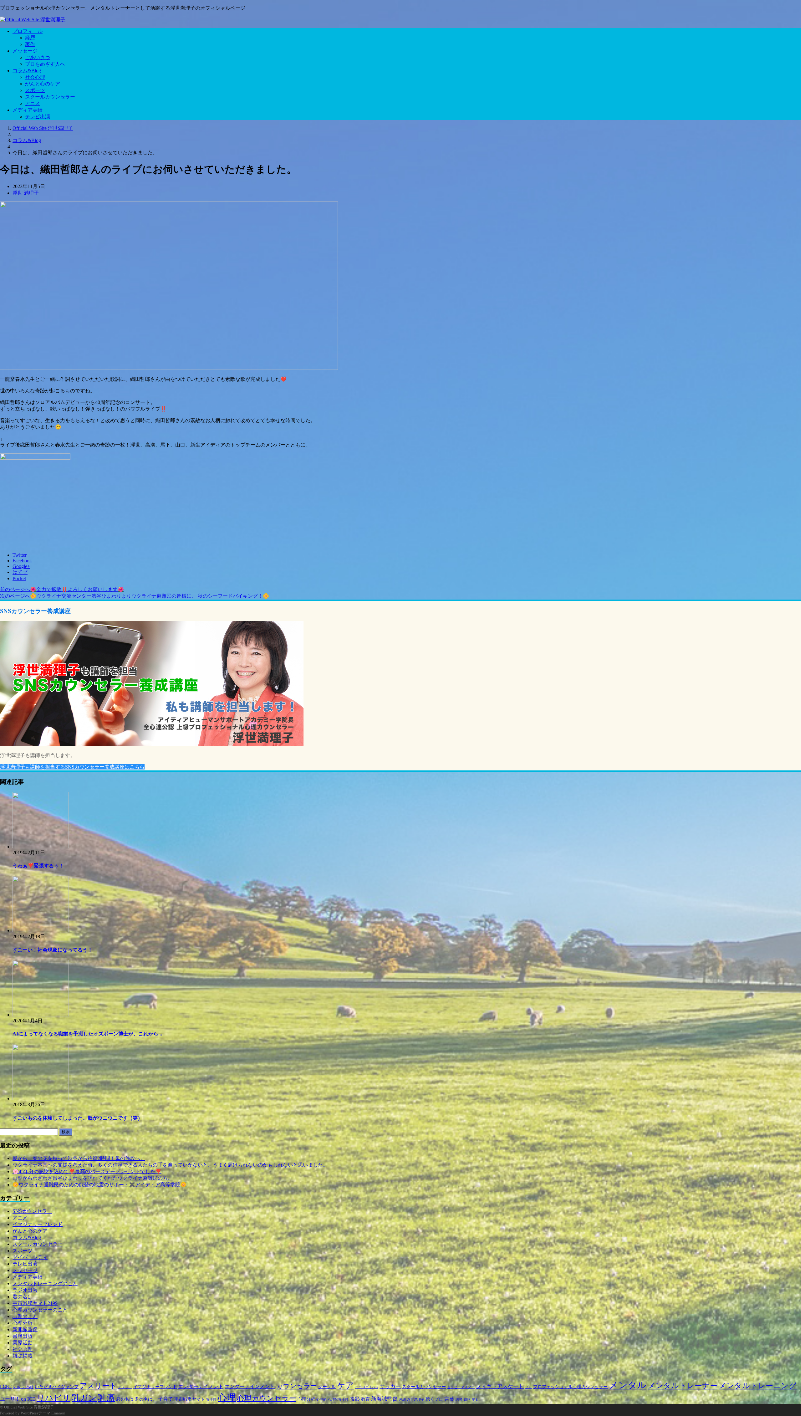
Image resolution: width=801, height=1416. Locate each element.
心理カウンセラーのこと (40, 1309)
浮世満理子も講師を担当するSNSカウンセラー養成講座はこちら (72, 766)
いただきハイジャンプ (57, 1386)
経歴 (30, 37)
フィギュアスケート (500, 1386)
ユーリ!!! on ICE (17, 1399)
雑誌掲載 (23, 1355)
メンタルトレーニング (758, 1386)
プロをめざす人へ (45, 64)
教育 (365, 1399)
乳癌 (106, 1398)
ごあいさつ (37, 57)
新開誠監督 (25, 1329)
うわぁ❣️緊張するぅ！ (38, 865)
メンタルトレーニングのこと (45, 1283)
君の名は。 (146, 1399)
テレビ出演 (37, 116)
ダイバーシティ (30, 1257)
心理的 (321, 1399)
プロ (528, 1387)
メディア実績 (28, 110)
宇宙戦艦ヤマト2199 (35, 1303)
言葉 (449, 1399)
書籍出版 (23, 1336)
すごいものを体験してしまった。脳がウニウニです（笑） (78, 1118)
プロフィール (28, 31)
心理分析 (23, 1323)
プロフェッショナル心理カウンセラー (570, 1386)
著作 (30, 44)
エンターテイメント (200, 1386)
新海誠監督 (384, 1399)
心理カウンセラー (266, 1398)
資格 (467, 1399)
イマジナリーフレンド (38, 1224)
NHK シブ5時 (23, 1387)
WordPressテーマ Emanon (43, 1413)
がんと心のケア (42, 83)
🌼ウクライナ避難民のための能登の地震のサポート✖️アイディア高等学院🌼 (99, 1184)
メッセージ (25, 51)
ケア (345, 1385)
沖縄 (402, 1399)
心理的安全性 (338, 1399)
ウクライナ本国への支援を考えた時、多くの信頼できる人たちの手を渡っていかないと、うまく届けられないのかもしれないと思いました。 (170, 1165)
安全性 (211, 1399)
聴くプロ (434, 1399)
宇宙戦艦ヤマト (189, 1399)
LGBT (6, 1386)
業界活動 (23, 1342)
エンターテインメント (250, 1386)
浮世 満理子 (26, 193)
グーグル (327, 1386)
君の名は (23, 1296)
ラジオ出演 (25, 1290)
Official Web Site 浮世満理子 (29, 1407)
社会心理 (35, 77)
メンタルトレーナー (682, 1385)
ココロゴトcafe (366, 1387)
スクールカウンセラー (50, 97)
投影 (355, 1399)
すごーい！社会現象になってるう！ (53, 950)
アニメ (32, 103)
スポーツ (35, 90)
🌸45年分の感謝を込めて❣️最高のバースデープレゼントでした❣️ (87, 1171)
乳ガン (84, 1398)
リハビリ (53, 1398)
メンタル (627, 1385)
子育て (165, 1399)
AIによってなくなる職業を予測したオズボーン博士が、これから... (87, 1033)
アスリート (98, 1386)
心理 (227, 1398)
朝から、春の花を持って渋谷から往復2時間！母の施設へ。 (79, 1158)
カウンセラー (296, 1386)
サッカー (390, 1386)
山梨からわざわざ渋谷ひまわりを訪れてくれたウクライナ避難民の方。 (93, 1178)
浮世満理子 (415, 1399)
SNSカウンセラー (32, 1211)
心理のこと (25, 1316)
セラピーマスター (461, 1387)
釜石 (475, 1399)
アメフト (125, 1387)
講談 (459, 1399)
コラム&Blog (27, 70)
